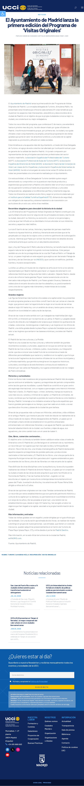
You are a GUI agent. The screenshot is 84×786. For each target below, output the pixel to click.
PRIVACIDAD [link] (47, 782)
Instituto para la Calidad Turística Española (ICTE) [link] (31, 197)
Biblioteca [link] (66, 734)
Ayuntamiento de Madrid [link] (21, 103)
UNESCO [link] (39, 259)
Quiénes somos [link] (51, 721)
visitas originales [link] (49, 555)
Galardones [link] (33, 731)
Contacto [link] (66, 743)
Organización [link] (50, 733)
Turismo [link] (11, 555)
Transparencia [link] (68, 725)
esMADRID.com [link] (14, 538)
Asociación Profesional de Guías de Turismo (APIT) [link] (38, 160)
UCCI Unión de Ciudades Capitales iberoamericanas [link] (39, 36)
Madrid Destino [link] (61, 530)
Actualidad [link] (66, 721)
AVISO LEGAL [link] (37, 782)
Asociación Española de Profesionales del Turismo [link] (48, 157)
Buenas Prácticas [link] (35, 743)
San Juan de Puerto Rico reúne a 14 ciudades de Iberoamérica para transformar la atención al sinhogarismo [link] (24, 589)
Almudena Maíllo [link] (22, 555)
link (68, 704)
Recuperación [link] (35, 555)
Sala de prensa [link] (68, 730)
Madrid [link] (4, 555)
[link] (3, 14)
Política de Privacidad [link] (38, 681)
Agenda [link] (65, 738)
